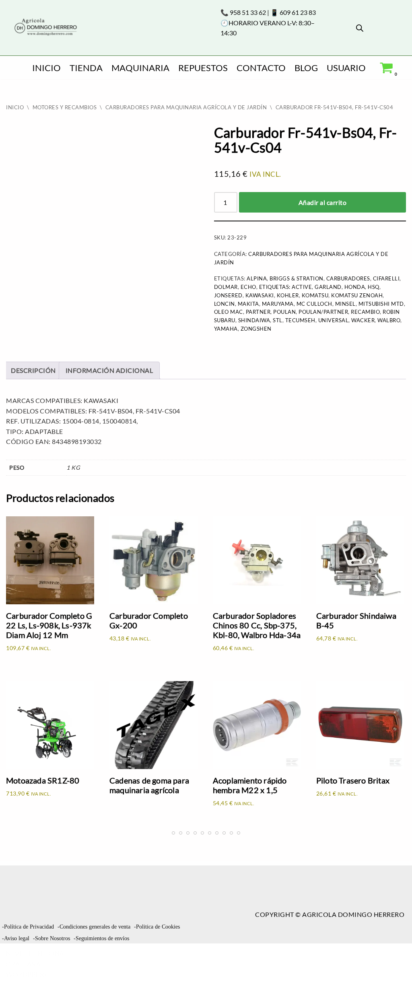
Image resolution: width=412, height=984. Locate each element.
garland (328, 287)
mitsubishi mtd (381, 304)
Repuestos (203, 67)
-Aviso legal (15, 938)
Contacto (261, 67)
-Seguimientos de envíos (101, 938)
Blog (306, 67)
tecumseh (300, 320)
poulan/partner (323, 312)
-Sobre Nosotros (51, 938)
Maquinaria (140, 67)
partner (258, 312)
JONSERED (228, 295)
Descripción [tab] (33, 370)
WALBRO (388, 320)
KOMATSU (315, 295)
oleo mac (228, 312)
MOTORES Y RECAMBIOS (65, 107)
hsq (373, 287)
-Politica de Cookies (157, 927)
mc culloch (314, 304)
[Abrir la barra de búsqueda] (360, 28)
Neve (14, 953)
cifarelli (386, 278)
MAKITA (248, 304)
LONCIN (224, 304)
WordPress (26, 974)
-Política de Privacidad (28, 927)
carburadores (348, 278)
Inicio (46, 67)
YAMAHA (226, 328)
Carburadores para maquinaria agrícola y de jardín (186, 107)
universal (333, 320)
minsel (345, 304)
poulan (284, 312)
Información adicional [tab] (109, 370)
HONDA (354, 287)
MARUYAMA (278, 304)
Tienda (86, 67)
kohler (288, 295)
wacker (363, 320)
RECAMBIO (365, 312)
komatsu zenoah (357, 295)
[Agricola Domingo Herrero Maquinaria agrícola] (45, 27)
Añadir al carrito (323, 202)
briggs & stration (296, 278)
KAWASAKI (259, 295)
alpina (257, 278)
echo (248, 287)
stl (277, 320)
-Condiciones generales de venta (94, 927)
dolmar (226, 287)
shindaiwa (254, 320)
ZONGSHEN (256, 328)
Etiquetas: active (285, 287)
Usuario (346, 67)
